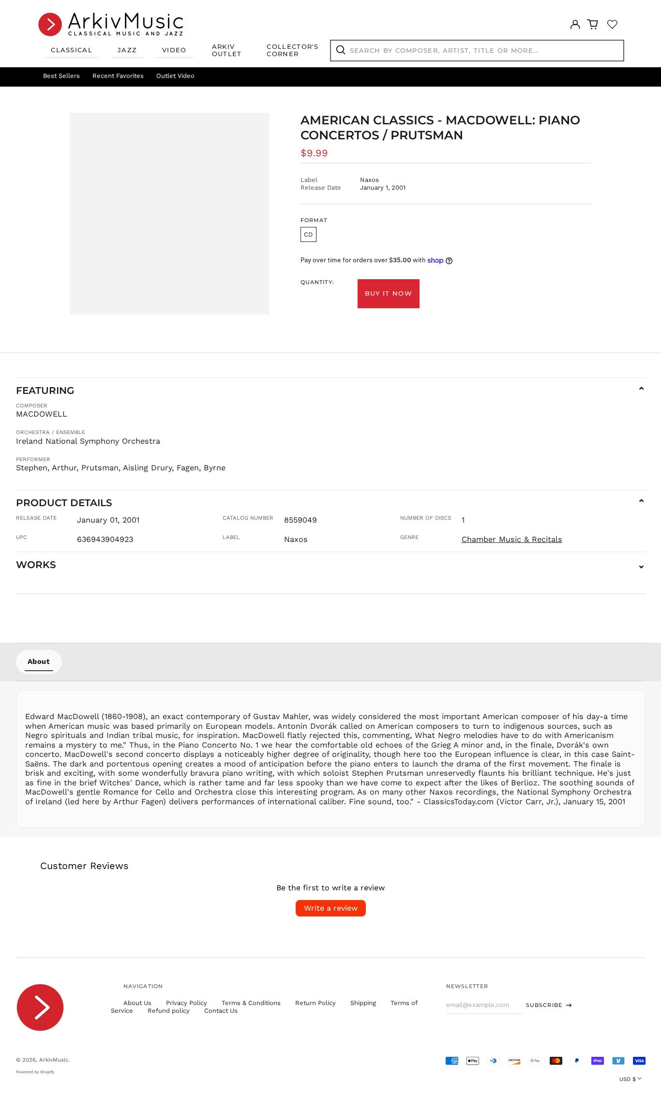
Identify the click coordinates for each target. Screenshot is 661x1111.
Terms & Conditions (251, 1002)
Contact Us (221, 1010)
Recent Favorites (118, 75)
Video (174, 50)
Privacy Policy (186, 1002)
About (39, 661)
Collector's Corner (292, 50)
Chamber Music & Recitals (512, 539)
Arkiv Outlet (227, 50)
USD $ (627, 1079)
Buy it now (388, 293)
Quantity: (317, 282)
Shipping (363, 1002)
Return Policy (315, 1002)
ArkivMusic (53, 1059)
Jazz (127, 50)
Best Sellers (61, 75)
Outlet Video (175, 75)
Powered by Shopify (35, 1071)
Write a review (331, 908)
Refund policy (169, 1010)
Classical (71, 50)
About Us (137, 1002)
